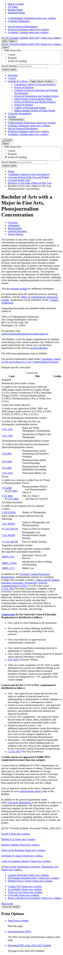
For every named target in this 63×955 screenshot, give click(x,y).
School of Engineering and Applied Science (36, 96)
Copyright (23, 895)
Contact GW (25, 886)
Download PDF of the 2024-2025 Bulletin (29, 945)
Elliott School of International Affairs (33, 99)
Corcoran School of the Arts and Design (28, 177)
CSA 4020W (8, 535)
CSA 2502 (7, 473)
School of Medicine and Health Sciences (35, 101)
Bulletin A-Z (18, 839)
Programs (12, 75)
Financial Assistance (28, 29)
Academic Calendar (28, 32)
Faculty (15, 833)
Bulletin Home (15, 9)
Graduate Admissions (19, 21)
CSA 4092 (7, 496)
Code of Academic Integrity (26, 861)
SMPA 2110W (9, 563)
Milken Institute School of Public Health (34, 110)
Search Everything (17, 61)
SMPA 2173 (8, 568)
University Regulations (19, 113)
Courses (12, 78)
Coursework (8, 614)
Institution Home (16, 12)
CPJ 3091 (7, 468)
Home (11, 171)
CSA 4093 (13, 498)
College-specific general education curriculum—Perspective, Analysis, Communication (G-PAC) (30, 583)
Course (11, 54)
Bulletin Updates (20, 844)
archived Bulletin (38, 348)
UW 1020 (13, 659)
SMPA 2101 (8, 556)
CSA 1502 (7, 435)
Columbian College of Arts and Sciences (35, 84)
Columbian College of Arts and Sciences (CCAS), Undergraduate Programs (31, 360)
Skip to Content (16, 4)
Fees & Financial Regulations (23, 26)
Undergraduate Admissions (32, 18)
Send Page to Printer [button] (18, 920)
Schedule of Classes (22, 855)
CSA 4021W (11, 541)
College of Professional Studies (30, 107)
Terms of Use (25, 892)
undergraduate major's (30, 791)
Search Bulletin (9, 66)
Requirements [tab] (15, 228)
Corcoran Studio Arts (19, 180)
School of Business (24, 87)
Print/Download (16, 119)
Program (12, 57)
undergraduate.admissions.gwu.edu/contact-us (24, 333)
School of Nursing (23, 104)
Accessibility (25, 889)
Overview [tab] (13, 222)
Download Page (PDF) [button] (19, 931)
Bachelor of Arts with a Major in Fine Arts (29, 183)
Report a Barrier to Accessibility (35, 898)
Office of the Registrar (23, 850)
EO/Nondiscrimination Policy (33, 878)
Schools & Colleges (18, 81)
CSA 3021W (11, 528)
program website (18, 288)
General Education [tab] (17, 231)
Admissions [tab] (14, 225)
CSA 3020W (8, 523)
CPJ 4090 (7, 488)
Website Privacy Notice (30, 881)
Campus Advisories (28, 875)
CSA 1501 (7, 429)
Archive (12, 116)
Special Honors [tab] (15, 234)
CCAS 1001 (7, 588)
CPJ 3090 (7, 461)
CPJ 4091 (13, 491)
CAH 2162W (9, 512)
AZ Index (13, 6)
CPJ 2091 (7, 453)
